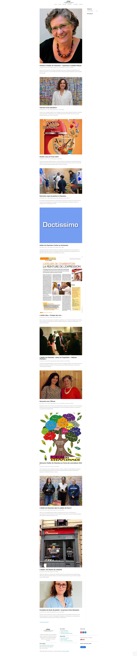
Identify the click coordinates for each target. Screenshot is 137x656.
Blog (51, 67)
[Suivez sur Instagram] (81, 632)
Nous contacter (64, 639)
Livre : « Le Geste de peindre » (67, 640)
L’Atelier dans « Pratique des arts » (51, 315)
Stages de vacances (65, 632)
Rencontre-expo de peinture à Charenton (53, 196)
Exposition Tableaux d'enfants (57, 198)
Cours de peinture (64, 630)
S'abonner (83, 647)
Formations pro (55, 67)
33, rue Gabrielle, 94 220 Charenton (47, 645)
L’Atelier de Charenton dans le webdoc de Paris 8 (55, 508)
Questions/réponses (65, 638)
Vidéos (63, 247)
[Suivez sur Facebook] (83, 632)
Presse (60, 247)
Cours (55, 4)
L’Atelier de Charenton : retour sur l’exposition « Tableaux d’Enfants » (58, 358)
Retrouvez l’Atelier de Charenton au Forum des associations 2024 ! (61, 463)
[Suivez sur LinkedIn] (85, 632)
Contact (81, 4)
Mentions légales (65, 651)
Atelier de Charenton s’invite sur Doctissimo (54, 245)
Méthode (64, 4)
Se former (76, 4)
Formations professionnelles (66, 633)
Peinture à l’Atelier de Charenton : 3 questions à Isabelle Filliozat (60, 65)
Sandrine (42, 67)
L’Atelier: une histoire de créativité (51, 570)
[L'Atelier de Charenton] (48, 631)
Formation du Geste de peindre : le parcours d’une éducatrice (59, 610)
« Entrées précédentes (44, 622)
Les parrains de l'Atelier (69, 67)
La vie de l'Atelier (62, 67)
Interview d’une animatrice (48, 108)
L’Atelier (69, 4)
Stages (59, 4)
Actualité (52, 158)
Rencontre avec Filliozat (47, 401)
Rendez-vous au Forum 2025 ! (49, 157)
